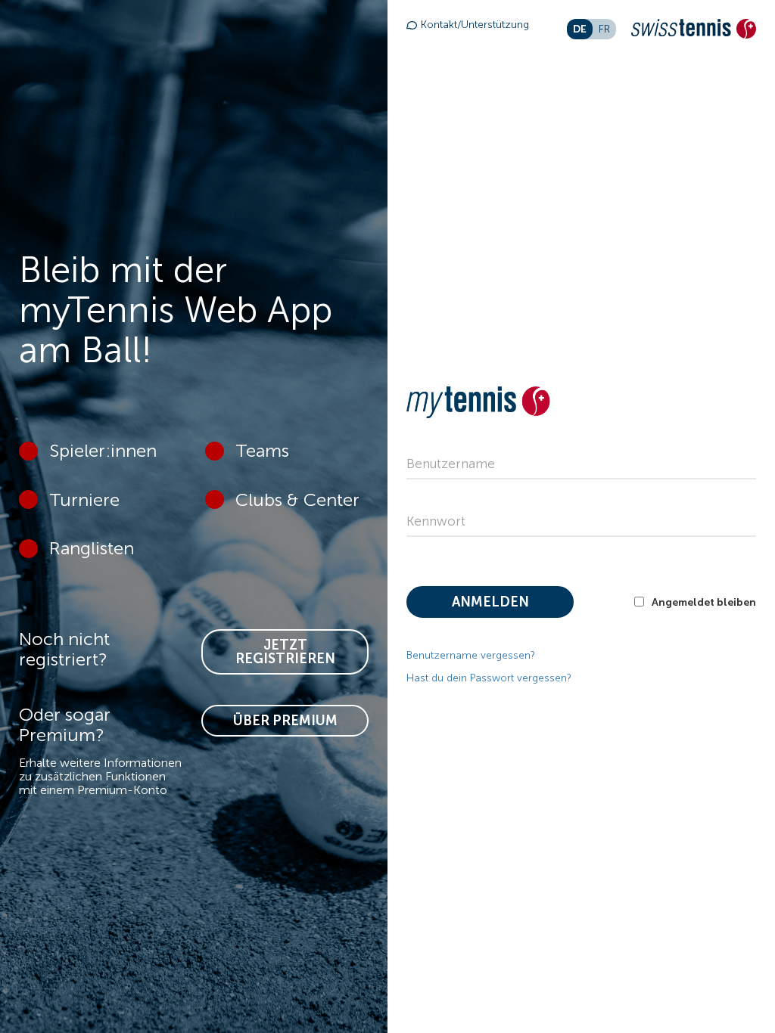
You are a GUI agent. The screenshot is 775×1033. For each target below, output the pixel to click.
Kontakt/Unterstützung (475, 24)
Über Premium (285, 720)
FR (604, 29)
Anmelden (490, 602)
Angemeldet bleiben (704, 602)
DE (580, 29)
